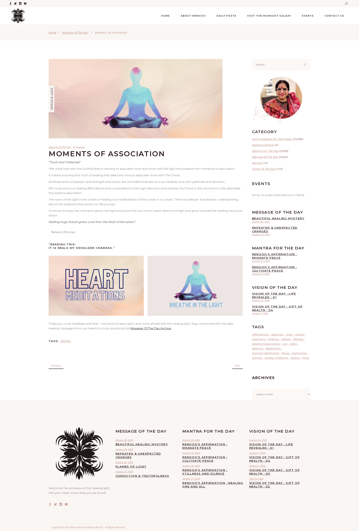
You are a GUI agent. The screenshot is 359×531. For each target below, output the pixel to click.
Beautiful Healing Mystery (278, 218)
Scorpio (257, 358)
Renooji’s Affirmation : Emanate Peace (274, 256)
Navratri (258, 163)
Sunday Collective (276, 358)
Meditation (273, 348)
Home (52, 32)
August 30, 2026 (261, 221)
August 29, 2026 (261, 234)
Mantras (257, 348)
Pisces (285, 353)
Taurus (295, 358)
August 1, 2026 (257, 466)
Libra (293, 344)
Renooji (80, 147)
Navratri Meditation (265, 353)
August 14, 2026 (261, 300)
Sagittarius (299, 353)
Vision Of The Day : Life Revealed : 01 (274, 295)
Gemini (286, 339)
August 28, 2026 (124, 462)
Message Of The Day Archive (150, 328)
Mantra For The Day (265, 151)
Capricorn (258, 339)
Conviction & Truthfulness (142, 476)
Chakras (273, 339)
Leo (285, 344)
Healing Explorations (266, 344)
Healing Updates (263, 145)
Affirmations (260, 334)
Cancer (299, 334)
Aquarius (277, 334)
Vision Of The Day (264, 169)
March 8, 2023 (51, 98)
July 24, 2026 (256, 478)
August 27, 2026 (124, 471)
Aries (289, 334)
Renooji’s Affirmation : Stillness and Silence (204, 471)
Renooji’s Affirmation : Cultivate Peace (274, 268)
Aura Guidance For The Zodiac (272, 139)
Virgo (305, 358)
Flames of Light (131, 466)
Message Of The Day (75, 32)
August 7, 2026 (260, 313)
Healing (65, 341)
